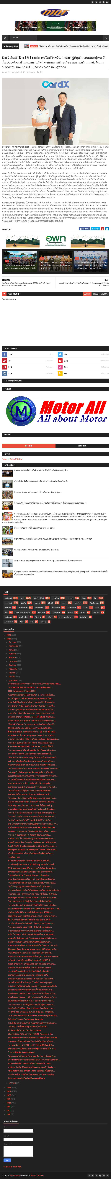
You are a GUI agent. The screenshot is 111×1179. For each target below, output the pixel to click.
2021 (8, 1098)
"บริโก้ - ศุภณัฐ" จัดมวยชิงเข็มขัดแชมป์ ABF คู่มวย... (29, 886)
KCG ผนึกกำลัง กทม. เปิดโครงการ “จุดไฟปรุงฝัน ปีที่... (30, 727)
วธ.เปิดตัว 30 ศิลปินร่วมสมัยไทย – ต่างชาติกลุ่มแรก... (30, 687)
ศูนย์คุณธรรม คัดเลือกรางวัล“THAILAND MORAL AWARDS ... (32, 827)
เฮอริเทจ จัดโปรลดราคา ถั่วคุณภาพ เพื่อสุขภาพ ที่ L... (30, 794)
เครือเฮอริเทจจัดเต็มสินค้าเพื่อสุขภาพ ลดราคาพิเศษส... (30, 871)
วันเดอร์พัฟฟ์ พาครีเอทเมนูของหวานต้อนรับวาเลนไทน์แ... (32, 882)
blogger (87, 294)
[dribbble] (100, 2)
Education (41, 612)
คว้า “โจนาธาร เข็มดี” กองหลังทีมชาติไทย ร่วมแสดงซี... (31, 934)
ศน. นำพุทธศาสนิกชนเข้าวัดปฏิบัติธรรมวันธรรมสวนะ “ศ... (33, 823)
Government (72, 607)
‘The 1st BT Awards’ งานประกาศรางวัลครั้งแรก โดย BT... (32, 724)
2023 (8, 1091)
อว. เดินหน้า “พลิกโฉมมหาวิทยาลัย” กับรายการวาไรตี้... (31, 705)
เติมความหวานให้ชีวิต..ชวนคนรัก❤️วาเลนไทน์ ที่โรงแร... (32, 1048)
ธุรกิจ (22, 598)
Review (83, 612)
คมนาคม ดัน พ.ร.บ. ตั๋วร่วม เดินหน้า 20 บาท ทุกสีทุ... (30, 783)
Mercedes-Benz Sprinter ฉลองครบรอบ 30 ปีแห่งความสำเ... (33, 949)
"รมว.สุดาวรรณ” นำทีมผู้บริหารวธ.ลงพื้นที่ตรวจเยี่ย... (30, 901)
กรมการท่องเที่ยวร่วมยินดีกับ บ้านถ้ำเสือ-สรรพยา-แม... (30, 989)
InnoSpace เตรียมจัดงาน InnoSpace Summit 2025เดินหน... (32, 849)
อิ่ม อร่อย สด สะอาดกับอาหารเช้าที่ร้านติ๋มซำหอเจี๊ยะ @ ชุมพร (37, 492)
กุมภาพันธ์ (13, 680)
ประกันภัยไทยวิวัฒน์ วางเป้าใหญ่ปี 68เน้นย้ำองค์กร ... (30, 971)
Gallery (50, 617)
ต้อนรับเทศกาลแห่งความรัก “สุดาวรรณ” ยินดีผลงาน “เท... (32, 993)
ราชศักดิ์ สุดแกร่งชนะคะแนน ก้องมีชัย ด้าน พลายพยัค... (31, 1011)
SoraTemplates (15, 1175)
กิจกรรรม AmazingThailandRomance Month (26, 1078)
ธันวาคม (13, 642)
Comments (82, 446)
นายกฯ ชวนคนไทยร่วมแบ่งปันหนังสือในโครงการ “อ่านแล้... (33, 945)
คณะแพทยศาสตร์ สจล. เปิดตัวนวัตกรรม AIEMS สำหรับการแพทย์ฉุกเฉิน (41, 470)
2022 (8, 1095)
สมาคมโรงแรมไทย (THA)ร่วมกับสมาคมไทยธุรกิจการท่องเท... (33, 738)
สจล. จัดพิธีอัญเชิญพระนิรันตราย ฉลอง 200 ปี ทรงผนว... (31, 702)
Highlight (29, 446)
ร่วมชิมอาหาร (14, 856)
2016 (8, 1114)
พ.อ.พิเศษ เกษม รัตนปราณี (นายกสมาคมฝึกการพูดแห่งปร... (32, 1022)
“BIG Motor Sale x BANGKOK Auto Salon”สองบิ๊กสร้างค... (31, 1070)
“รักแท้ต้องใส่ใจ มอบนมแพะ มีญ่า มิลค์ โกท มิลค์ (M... (30, 952)
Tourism (37, 603)
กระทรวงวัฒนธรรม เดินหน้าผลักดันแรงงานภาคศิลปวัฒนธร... (34, 1059)
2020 (8, 1102)
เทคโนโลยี (8, 603)
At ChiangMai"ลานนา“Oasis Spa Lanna (24, 1030)
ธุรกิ (32, 622)
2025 (8, 638)
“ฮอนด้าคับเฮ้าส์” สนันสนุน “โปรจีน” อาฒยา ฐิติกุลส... (31, 982)
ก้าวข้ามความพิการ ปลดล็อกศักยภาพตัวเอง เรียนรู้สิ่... (30, 753)
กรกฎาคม (13, 661)
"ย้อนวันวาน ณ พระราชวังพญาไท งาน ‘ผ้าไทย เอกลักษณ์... (32, 757)
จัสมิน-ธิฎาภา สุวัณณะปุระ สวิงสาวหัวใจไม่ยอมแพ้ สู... (30, 805)
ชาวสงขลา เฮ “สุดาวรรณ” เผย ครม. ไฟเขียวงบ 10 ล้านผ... (32, 893)
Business (8, 607)
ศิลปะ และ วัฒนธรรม (23, 612)
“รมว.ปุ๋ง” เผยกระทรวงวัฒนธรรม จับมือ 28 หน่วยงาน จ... (32, 812)
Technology (56, 612)
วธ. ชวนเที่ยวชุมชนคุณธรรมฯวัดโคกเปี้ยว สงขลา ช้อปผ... (32, 904)
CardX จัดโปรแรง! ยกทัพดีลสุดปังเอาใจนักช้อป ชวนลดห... (32, 963)
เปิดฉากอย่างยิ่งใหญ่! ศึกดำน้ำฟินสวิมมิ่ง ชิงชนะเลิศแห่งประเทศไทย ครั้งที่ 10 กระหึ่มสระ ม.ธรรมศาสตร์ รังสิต (91, 265)
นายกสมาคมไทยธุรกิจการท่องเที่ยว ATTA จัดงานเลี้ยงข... (31, 694)
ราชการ (70, 598)
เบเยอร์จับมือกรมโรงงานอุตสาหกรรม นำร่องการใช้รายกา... (33, 775)
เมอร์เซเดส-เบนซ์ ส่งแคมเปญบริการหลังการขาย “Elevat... (32, 786)
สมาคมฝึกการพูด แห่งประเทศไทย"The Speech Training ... (32, 808)
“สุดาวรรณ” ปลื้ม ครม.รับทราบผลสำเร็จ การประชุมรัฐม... (32, 1055)
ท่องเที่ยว (55, 598)
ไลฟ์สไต (43, 622)
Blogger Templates (37, 1175)
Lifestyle (50, 603)
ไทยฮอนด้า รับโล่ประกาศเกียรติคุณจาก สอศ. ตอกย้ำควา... (32, 797)
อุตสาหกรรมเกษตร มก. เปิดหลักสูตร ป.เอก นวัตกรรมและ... (32, 831)
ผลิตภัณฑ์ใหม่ (39, 598)
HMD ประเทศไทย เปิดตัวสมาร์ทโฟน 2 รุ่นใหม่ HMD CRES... (32, 731)
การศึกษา (78, 603)
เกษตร (64, 603)
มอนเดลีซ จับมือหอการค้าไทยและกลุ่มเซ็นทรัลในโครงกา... (32, 937)
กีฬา (41, 72)
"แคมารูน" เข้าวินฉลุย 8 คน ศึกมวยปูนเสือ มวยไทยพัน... (31, 772)
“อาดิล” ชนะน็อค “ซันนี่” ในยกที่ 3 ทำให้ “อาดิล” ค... (30, 820)
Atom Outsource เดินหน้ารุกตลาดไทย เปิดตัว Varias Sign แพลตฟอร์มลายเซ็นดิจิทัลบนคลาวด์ (48, 560)
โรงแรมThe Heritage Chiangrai (21, 1052)
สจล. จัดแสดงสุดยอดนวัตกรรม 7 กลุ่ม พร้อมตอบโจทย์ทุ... (31, 878)
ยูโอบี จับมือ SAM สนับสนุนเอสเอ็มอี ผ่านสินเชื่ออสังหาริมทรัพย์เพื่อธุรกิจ (41, 481)
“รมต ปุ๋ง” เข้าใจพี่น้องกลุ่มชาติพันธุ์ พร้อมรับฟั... (28, 1026)
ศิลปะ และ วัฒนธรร (66, 617)
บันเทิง (23, 603)
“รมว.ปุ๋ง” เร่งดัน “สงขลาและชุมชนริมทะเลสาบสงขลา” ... (32, 816)
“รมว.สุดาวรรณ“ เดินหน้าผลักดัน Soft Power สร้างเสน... (32, 749)
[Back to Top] (107, 1175)
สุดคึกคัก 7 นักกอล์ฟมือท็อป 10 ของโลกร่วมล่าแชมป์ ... (30, 967)
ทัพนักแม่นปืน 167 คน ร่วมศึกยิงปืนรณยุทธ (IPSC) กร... (30, 912)
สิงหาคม (12, 657)
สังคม (84, 598)
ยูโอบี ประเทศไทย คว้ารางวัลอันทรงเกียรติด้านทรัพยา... (31, 853)
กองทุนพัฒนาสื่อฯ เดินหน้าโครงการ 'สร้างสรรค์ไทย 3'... (31, 1000)
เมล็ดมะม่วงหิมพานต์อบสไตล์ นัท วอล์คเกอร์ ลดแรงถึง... (31, 978)
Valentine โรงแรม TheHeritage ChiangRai (25, 1019)
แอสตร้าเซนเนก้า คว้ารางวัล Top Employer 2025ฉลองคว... (32, 842)
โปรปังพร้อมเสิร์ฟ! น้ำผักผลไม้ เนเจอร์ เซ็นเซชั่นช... (29, 875)
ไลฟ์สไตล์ (8, 598)
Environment (9, 622)
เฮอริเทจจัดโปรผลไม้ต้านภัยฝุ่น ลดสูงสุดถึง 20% (28, 974)
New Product (94, 603)
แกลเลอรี (96, 612)
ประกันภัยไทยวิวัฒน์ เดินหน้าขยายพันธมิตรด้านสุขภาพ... (32, 779)
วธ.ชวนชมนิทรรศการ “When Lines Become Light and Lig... (33, 1015)
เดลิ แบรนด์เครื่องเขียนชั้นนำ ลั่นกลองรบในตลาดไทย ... (31, 761)
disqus (95, 294)
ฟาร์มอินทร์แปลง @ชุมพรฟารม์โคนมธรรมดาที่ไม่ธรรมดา (36, 549)
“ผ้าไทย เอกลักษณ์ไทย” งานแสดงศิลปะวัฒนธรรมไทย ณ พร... (33, 768)
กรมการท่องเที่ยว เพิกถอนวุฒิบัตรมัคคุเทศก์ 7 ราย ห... (30, 1063)
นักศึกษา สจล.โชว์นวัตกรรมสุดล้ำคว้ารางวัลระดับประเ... (31, 838)
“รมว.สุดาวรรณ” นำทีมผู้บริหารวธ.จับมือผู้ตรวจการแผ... (31, 1004)
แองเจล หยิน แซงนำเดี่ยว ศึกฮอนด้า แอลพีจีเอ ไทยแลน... (31, 801)
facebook (104, 294)
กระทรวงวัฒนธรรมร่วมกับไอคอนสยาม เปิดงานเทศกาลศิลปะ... (34, 890)
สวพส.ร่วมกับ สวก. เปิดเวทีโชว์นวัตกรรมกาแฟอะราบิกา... (32, 720)
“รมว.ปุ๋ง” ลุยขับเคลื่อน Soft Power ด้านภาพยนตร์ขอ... (31, 742)
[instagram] (103, 2)
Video (22, 622)
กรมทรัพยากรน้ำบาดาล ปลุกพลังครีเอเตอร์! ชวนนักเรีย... (31, 735)
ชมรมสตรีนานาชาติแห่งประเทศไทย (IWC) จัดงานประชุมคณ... (34, 956)
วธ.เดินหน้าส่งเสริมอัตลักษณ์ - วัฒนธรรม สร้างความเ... (31, 923)
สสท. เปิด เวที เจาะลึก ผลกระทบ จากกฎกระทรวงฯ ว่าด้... (31, 713)
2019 (8, 1106)
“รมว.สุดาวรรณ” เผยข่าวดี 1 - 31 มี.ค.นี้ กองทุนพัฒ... (30, 926)
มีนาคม (12, 676)
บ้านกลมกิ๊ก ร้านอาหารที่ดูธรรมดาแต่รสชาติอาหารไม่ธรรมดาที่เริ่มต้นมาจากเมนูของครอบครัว (50, 502)
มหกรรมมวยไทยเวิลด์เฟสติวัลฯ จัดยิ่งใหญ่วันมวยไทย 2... (31, 1041)
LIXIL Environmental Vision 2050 (21, 690)
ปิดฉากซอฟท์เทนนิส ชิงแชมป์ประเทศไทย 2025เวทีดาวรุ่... (32, 764)
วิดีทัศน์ (38, 617)
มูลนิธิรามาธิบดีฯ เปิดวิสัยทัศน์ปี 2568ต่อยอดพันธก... (30, 941)
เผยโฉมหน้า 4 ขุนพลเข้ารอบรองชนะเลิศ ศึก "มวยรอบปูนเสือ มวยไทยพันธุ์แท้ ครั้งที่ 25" (55, 265)
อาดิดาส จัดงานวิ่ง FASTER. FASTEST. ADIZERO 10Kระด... (31, 716)
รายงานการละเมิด (12, 1166)
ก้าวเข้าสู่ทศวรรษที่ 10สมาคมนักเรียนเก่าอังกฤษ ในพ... (30, 698)
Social (86, 607)
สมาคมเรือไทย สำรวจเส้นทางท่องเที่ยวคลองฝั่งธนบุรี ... (31, 930)
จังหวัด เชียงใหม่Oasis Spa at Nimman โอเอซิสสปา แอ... (31, 1008)
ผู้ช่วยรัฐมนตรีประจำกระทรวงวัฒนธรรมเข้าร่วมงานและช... (33, 897)
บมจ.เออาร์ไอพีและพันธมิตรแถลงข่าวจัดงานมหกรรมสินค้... (32, 985)
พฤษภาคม (13, 668)
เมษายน (12, 672)
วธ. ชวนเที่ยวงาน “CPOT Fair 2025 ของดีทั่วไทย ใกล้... (31, 1044)
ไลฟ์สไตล (8, 617)
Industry (70, 612)
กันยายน (12, 653)
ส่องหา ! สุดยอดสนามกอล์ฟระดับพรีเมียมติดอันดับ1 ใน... (31, 709)
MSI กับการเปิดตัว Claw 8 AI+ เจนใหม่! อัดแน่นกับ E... (30, 919)
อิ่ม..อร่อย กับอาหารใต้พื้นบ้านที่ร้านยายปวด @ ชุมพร (34, 527)
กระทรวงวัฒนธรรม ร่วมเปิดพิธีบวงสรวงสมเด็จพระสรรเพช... (33, 1037)
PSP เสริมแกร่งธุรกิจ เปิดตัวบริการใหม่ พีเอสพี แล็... (29, 860)
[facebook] (92, 2)
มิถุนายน (13, 665)
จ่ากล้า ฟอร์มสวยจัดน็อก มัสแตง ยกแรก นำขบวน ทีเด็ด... (31, 1074)
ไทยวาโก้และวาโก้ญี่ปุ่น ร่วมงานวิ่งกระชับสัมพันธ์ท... (30, 790)
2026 (8, 634)
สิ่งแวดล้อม (56, 607)
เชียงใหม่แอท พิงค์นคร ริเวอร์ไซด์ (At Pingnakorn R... (30, 1033)
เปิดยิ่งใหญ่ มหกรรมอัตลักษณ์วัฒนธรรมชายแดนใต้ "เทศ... (32, 915)
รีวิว (6, 612)
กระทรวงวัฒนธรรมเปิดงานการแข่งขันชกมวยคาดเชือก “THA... (34, 908)
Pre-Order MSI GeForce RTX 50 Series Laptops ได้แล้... (31, 746)
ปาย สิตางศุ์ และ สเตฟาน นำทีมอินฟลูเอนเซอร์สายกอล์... (32, 864)
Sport (97, 607)
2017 (8, 1110)
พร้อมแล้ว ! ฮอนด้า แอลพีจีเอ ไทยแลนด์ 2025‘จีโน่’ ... (30, 960)
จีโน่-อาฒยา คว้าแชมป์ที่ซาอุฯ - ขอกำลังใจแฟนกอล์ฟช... (32, 867)
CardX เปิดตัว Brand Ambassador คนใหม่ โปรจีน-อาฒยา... (32, 845)
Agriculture (83, 617)
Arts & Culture (23, 617)
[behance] (107, 2)
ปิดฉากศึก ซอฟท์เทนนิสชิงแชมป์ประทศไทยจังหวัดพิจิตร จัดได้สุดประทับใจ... (21, 267)
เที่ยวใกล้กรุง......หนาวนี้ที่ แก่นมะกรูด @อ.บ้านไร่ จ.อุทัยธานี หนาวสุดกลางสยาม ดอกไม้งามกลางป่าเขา (53, 538)
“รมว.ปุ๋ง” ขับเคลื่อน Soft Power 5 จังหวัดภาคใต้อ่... (29, 834)
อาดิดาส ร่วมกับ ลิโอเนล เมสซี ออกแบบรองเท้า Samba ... (31, 1067)
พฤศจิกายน (14, 645)
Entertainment (23, 607)
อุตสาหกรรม (39, 607)
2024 (9, 1087)
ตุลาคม (12, 649)
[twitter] (96, 2)
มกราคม (12, 1082)
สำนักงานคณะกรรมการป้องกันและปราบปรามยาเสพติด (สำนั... (34, 683)
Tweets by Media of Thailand (12, 459)
